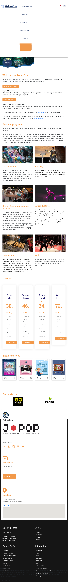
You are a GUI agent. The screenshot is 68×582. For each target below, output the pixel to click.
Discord (27, 118)
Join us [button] (24, 14)
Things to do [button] (24, 22)
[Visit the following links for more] (4, 446)
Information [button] (24, 30)
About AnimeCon (26, 6)
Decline (7, 580)
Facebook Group (38, 118)
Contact (25, 38)
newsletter (41, 112)
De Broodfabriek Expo (9, 499)
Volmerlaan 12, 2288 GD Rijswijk (12, 501)
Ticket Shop (11, 342)
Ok (2, 580)
